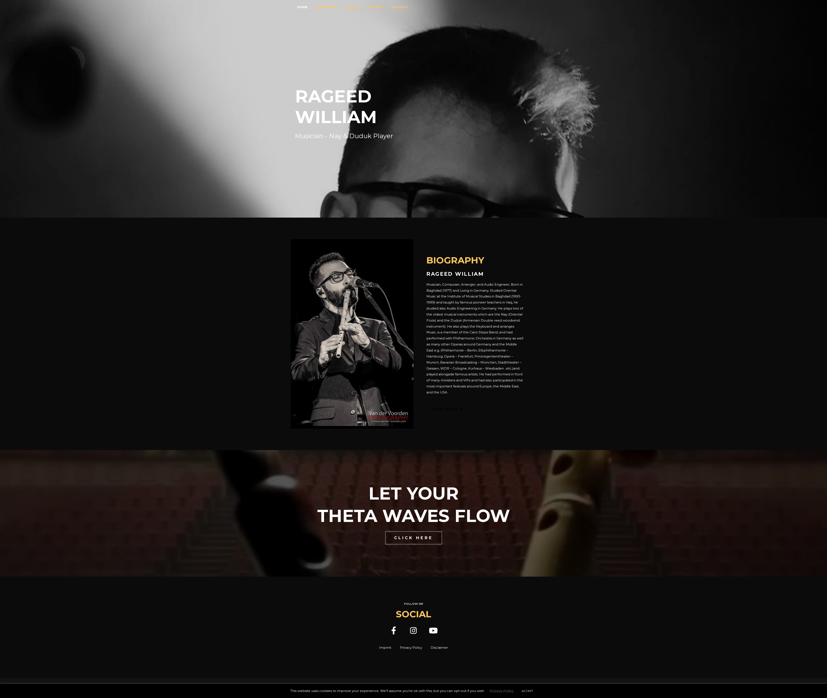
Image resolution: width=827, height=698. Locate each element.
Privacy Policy (411, 647)
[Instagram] (413, 630)
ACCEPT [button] (527, 691)
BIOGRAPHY (326, 7)
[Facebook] (393, 630)
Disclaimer (439, 647)
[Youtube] (433, 630)
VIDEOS (352, 7)
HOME (302, 7)
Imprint (385, 647)
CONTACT (399, 7)
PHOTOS (374, 7)
